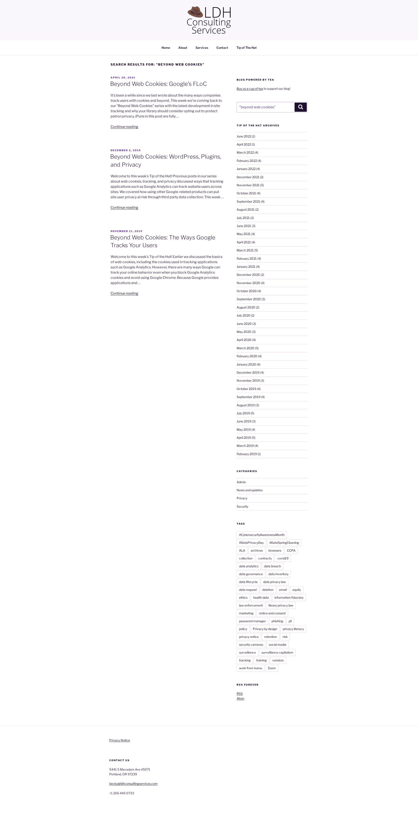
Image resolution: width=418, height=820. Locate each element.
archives (257, 550)
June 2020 (244, 323)
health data (261, 597)
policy (243, 629)
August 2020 (246, 307)
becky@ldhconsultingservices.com (133, 783)
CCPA (291, 550)
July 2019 (243, 413)
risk (285, 637)
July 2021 (243, 218)
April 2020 (244, 340)
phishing (277, 621)
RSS (240, 693)
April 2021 (244, 242)
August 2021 (246, 209)
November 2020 (248, 283)
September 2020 (249, 299)
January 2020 (246, 364)
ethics (243, 597)
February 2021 (247, 258)
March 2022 (245, 152)
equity (296, 589)
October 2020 (247, 291)
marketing (246, 613)
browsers (274, 550)
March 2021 (245, 250)
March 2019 (245, 445)
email (283, 589)
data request (248, 589)
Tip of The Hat (246, 47)
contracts (265, 558)
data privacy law (274, 582)
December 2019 (248, 372)
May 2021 (244, 234)
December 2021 (248, 177)
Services (202, 47)
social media (277, 644)
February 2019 (247, 454)
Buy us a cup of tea (250, 88)
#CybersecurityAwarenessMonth (262, 535)
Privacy (242, 498)
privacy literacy (293, 629)
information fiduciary (289, 597)
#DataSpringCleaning (284, 542)
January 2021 (246, 266)
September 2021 (248, 201)
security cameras (251, 644)
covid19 (282, 558)
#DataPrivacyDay (251, 542)
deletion (267, 589)
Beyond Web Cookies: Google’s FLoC (158, 83)
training (261, 660)
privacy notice (249, 637)
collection (246, 558)
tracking (245, 660)
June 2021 (244, 226)
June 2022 (244, 136)
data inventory (278, 574)
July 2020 (243, 315)
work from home (250, 668)
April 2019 (244, 437)
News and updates (250, 490)
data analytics (248, 566)
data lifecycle (248, 582)
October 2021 (246, 193)
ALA (242, 550)
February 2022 (247, 161)
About (182, 47)
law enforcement (251, 605)
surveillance (247, 652)
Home (166, 47)
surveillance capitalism (277, 652)
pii (290, 621)
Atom (240, 698)
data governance (251, 574)
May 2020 (244, 332)
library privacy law (280, 605)
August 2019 (246, 405)
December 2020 (248, 274)
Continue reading (124, 127)
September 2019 (248, 397)
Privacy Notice (119, 740)
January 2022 (246, 169)
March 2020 (245, 348)
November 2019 (248, 380)
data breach (272, 566)
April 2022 (244, 144)
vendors (278, 660)
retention (270, 637)
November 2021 (248, 185)
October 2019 (246, 389)
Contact (222, 47)
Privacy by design (265, 629)
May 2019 (244, 429)
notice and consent (272, 613)
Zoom (272, 668)
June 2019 (244, 421)
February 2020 (247, 356)
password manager (252, 621)
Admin (241, 482)
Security (242, 506)
